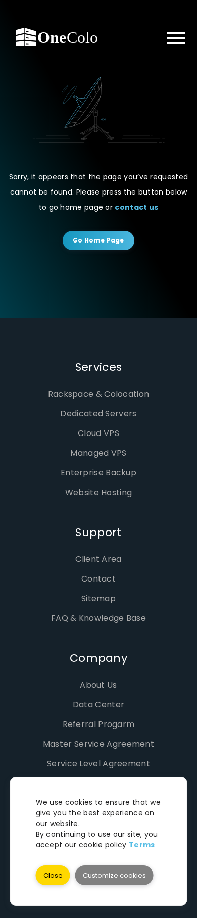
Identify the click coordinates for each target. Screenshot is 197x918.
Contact (98, 579)
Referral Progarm (99, 724)
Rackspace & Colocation (99, 394)
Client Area (98, 559)
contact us (136, 207)
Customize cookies (114, 875)
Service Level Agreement (98, 763)
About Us (98, 685)
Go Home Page (98, 240)
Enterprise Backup (98, 472)
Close (53, 875)
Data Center (98, 704)
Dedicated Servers (98, 413)
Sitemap (98, 598)
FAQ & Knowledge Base (98, 618)
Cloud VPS (98, 433)
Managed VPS (98, 453)
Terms (142, 845)
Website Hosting (98, 492)
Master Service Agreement (98, 744)
